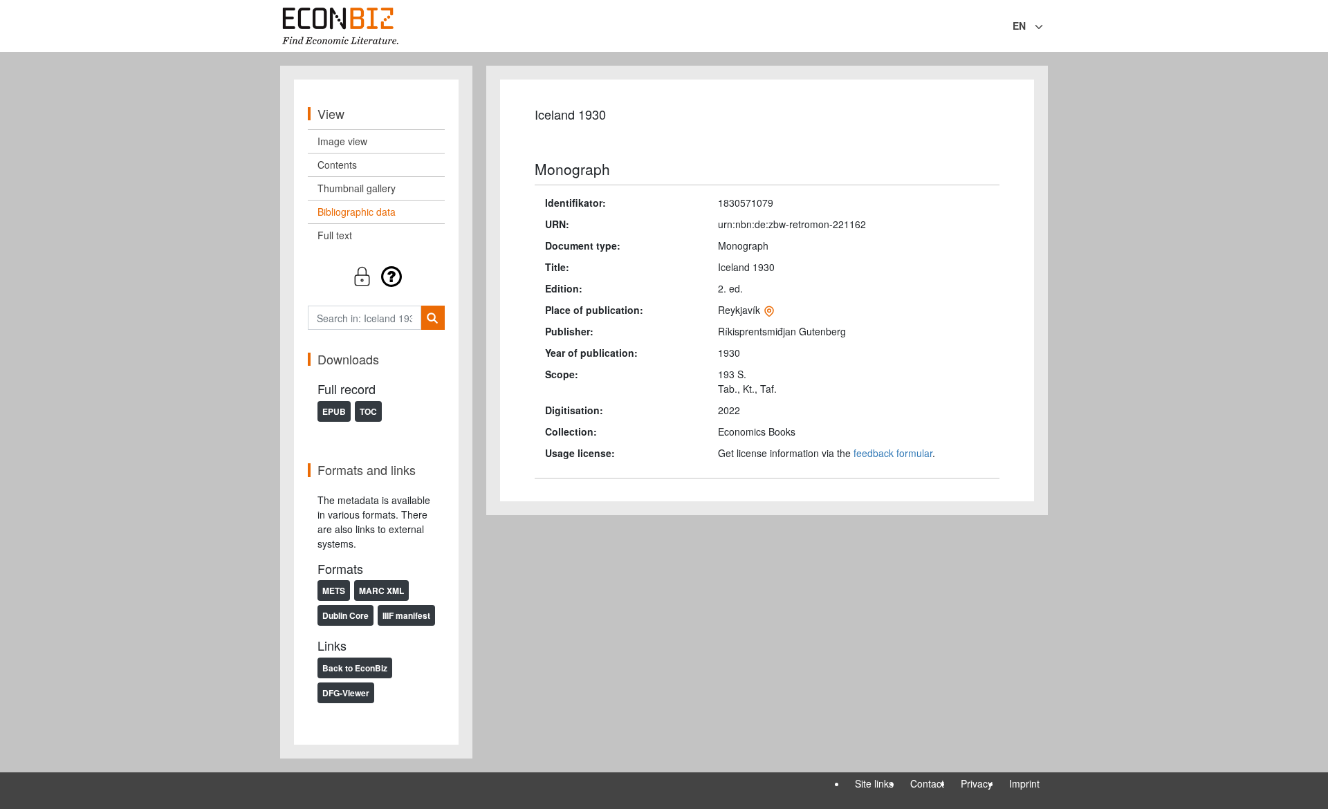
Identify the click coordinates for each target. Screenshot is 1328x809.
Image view (342, 141)
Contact (927, 783)
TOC (368, 411)
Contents (337, 164)
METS (333, 590)
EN (1019, 25)
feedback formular (893, 453)
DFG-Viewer (345, 693)
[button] (376, 276)
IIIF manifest (406, 615)
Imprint (1024, 783)
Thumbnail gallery (356, 188)
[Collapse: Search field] (1046, 27)
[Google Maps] (769, 310)
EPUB (334, 411)
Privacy (977, 783)
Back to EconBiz (354, 668)
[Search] (432, 317)
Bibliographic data (356, 211)
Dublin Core (345, 615)
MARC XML (381, 590)
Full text (334, 235)
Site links (874, 783)
